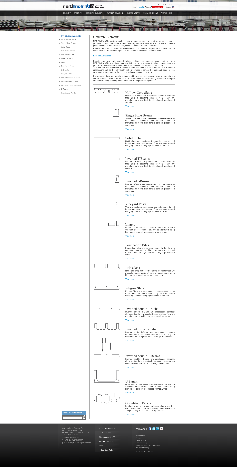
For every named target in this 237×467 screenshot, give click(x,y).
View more (129, 106)
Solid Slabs (65, 47)
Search (140, 7)
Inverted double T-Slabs (70, 78)
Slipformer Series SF (107, 437)
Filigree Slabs (66, 74)
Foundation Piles (67, 66)
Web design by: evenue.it (144, 451)
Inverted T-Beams (68, 51)
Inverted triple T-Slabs (69, 81)
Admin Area (140, 435)
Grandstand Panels (68, 93)
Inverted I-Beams (68, 55)
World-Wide (166, 13)
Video (101, 446)
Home (134, 7)
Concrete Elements (94, 13)
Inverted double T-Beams (71, 85)
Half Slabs (65, 70)
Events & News (133, 13)
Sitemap (148, 7)
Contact (66, 18)
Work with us (157, 7)
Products (78, 13)
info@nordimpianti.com (71, 437)
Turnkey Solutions (115, 13)
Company (67, 13)
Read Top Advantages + (102, 56)
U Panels (64, 89)
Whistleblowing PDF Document (148, 445)
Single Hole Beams (68, 43)
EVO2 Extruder (105, 433)
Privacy (139, 438)
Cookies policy (141, 443)
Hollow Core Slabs (68, 39)
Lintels (63, 62)
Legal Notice (141, 440)
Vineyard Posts (67, 58)
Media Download (150, 13)
